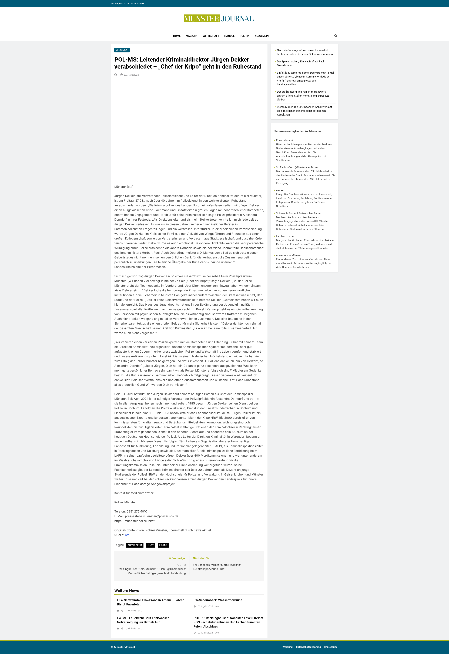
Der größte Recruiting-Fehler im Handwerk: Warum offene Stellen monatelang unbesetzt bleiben (303, 95)
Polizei (163, 545)
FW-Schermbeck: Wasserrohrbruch (218, 600)
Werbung (288, 647)
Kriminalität (135, 545)
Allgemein (262, 36)
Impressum (330, 647)
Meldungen (122, 50)
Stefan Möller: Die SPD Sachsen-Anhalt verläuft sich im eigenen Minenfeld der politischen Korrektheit (304, 110)
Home (176, 36)
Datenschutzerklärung (308, 647)
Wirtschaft (211, 36)
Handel (229, 36)
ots (127, 535)
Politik (244, 36)
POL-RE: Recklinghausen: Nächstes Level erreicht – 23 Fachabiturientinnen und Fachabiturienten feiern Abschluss (228, 622)
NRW (151, 545)
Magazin (191, 36)
